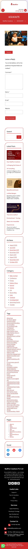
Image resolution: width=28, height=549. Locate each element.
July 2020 (12, 247)
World (17, 411)
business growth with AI (14, 349)
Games (12, 288)
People (9, 398)
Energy (12, 280)
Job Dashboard (13, 428)
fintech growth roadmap (11, 376)
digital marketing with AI (13, 360)
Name (7, 92)
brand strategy (11, 344)
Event (8, 374)
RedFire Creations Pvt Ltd (14, 469)
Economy (9, 365)
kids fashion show (12, 392)
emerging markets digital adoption (12, 368)
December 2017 (14, 259)
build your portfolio (12, 347)
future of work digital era (13, 379)
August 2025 (13, 245)
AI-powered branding (13, 323)
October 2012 (14, 262)
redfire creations (11, 403)
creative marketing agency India (12, 351)
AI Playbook (10, 328)
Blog (11, 425)
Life (11, 290)
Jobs (11, 429)
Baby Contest (14, 276)
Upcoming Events (15, 302)
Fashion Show (14, 283)
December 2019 (14, 250)
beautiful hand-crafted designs (13, 337)
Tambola (12, 297)
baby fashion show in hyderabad (13, 333)
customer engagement (13, 354)
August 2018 (13, 257)
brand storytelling (12, 343)
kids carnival (10, 390)
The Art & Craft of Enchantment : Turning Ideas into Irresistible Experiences (13, 220)
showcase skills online (13, 405)
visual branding (11, 411)
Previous (9, 52)
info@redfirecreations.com (14, 528)
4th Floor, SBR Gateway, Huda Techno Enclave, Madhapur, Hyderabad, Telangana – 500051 (14, 533)
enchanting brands (12, 372)
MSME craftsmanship (13, 397)
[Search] (19, 137)
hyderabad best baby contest (13, 387)
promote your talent (12, 401)
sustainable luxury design (12, 409)
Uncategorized (14, 300)
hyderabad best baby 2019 (13, 384)
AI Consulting (10, 325)
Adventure (10, 318)
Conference (13, 278)
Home (11, 426)
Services (12, 437)
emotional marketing (13, 370)
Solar (11, 295)
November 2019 (14, 252)
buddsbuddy (10, 346)
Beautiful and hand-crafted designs (13, 191)
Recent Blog (13, 293)
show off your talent (12, 406)
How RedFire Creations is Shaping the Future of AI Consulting (14, 165)
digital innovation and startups (13, 356)
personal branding (12, 400)
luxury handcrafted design (12, 394)
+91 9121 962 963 (19, 11)
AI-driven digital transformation (11, 320)
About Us (12, 424)
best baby (10, 339)
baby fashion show (12, 331)
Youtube (12, 305)
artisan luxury (11, 329)
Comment (8, 72)
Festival (12, 285)
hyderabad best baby (13, 382)
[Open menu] (3, 10)
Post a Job (12, 430)
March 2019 (13, 255)
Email (7, 100)
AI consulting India (12, 326)
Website (7, 108)
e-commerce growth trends (13, 363)
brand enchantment (13, 341)
